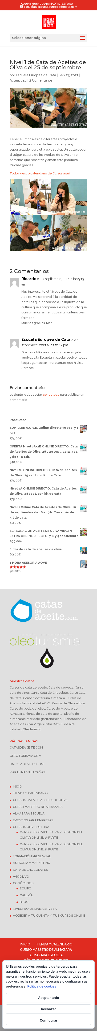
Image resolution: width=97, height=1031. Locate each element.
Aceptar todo (48, 998)
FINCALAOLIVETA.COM (27, 764)
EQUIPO (25, 888)
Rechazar (48, 1009)
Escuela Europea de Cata (36, 75)
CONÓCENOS (23, 883)
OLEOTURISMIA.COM (25, 756)
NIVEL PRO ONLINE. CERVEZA (35, 908)
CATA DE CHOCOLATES (30, 869)
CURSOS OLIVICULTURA (31, 827)
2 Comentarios (41, 80)
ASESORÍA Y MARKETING (31, 863)
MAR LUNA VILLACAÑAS (27, 772)
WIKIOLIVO (21, 876)
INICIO (17, 786)
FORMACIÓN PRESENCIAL (32, 856)
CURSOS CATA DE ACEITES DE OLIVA (40, 800)
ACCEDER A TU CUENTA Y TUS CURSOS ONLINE (49, 915)
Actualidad (18, 80)
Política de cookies (41, 986)
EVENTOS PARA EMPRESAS (33, 820)
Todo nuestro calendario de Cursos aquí (40, 173)
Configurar (48, 1020)
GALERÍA (26, 895)
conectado (51, 394)
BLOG (24, 902)
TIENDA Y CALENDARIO (30, 793)
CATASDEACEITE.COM (26, 747)
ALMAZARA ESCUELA (28, 813)
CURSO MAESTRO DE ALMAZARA (38, 807)
